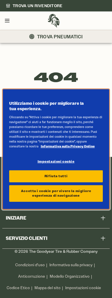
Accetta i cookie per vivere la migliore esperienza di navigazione (56, 193)
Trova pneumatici (60, 37)
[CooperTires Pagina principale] (54, 21)
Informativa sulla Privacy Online (68, 146)
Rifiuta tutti (56, 176)
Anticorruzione (31, 276)
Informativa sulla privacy (70, 265)
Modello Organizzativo (70, 276)
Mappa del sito (47, 287)
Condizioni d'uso (30, 265)
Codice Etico (18, 287)
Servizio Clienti (26, 238)
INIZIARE (16, 218)
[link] (34, 5)
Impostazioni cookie (83, 288)
